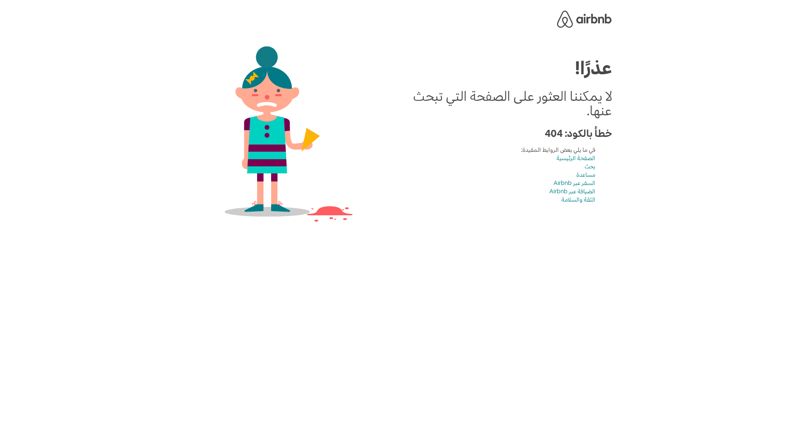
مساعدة (585, 174)
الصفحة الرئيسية (575, 158)
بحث (590, 166)
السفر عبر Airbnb (574, 183)
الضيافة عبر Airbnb (572, 191)
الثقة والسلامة (578, 199)
